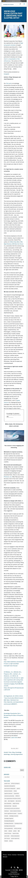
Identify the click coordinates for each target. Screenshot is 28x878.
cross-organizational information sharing (12, 798)
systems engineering (15, 838)
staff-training (7, 838)
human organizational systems (10, 813)
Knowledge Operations (8, 823)
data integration (11, 800)
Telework (6, 840)
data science (18, 800)
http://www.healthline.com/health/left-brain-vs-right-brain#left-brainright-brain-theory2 (14, 663)
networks (10, 830)
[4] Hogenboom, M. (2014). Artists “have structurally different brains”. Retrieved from (14, 698)
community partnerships (9, 795)
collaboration (16, 793)
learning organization (8, 828)
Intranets (6, 815)
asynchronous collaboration (9, 788)
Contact (14, 854)
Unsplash (6, 74)
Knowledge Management (9, 820)
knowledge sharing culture (9, 825)
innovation (20, 813)
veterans (11, 840)
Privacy (5, 854)
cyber (5, 800)
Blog (13, 752)
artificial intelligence (15, 783)
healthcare (6, 810)
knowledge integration (8, 818)
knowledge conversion (13, 815)
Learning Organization (16, 754)
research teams (16, 833)
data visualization (7, 803)
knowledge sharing (18, 823)
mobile (5, 830)
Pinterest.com (8, 476)
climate (15, 790)
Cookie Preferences (13, 874)
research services (7, 833)
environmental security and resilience (11, 808)
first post (8, 83)
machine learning (17, 828)
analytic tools (7, 783)
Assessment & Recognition (9, 785)
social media (6, 835)
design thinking (16, 803)
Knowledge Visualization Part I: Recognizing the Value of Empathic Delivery (13, 715)
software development (15, 835)
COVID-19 (17, 795)
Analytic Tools (8, 752)
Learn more (14, 737)
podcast (14, 830)
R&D (19, 830)
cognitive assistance (8, 793)
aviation (18, 788)
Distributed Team (7, 805)
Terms (9, 854)
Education (15, 805)
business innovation (8, 790)
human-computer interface (15, 810)
